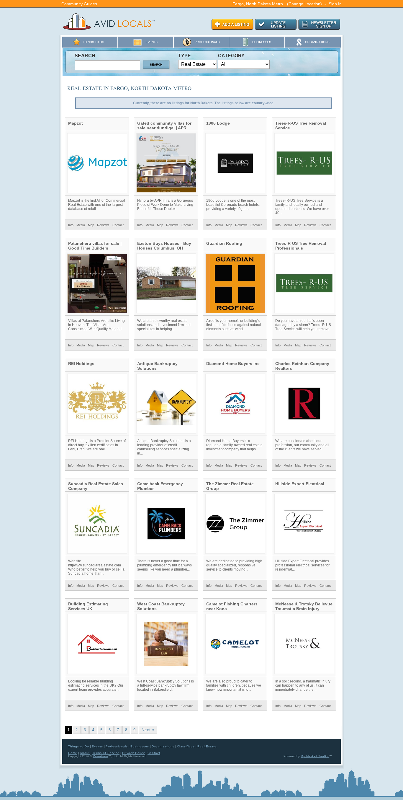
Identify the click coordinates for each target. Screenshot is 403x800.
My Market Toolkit (315, 756)
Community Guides (79, 3)
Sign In (335, 3)
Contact (118, 225)
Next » (148, 730)
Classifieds (186, 746)
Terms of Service (105, 753)
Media (80, 225)
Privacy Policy (133, 753)
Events (97, 746)
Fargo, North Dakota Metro (257, 3)
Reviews (103, 225)
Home (72, 753)
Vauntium (100, 756)
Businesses (139, 746)
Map (91, 225)
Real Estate (207, 746)
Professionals (117, 746)
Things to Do (78, 746)
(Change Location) (304, 3)
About (85, 753)
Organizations (163, 746)
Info (70, 225)
